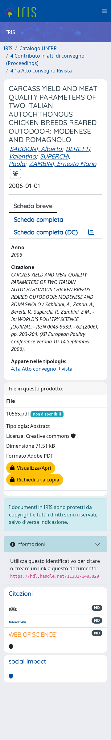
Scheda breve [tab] (33, 206)
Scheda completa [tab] (38, 219)
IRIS (8, 48)
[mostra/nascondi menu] (104, 11)
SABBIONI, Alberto (36, 149)
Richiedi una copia (36, 479)
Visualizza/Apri (32, 467)
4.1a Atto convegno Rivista (41, 70)
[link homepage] (22, 11)
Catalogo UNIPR (38, 48)
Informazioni (30, 544)
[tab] (91, 232)
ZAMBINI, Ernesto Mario (62, 164)
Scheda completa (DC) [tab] (46, 232)
